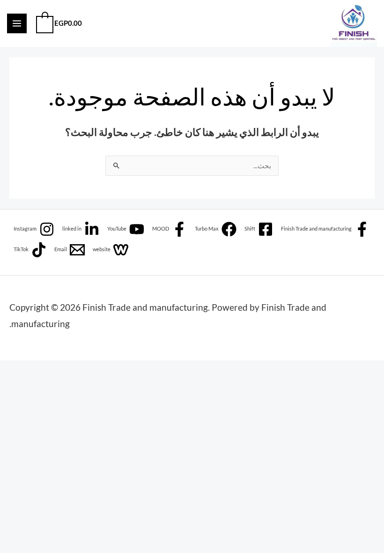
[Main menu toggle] (17, 23)
